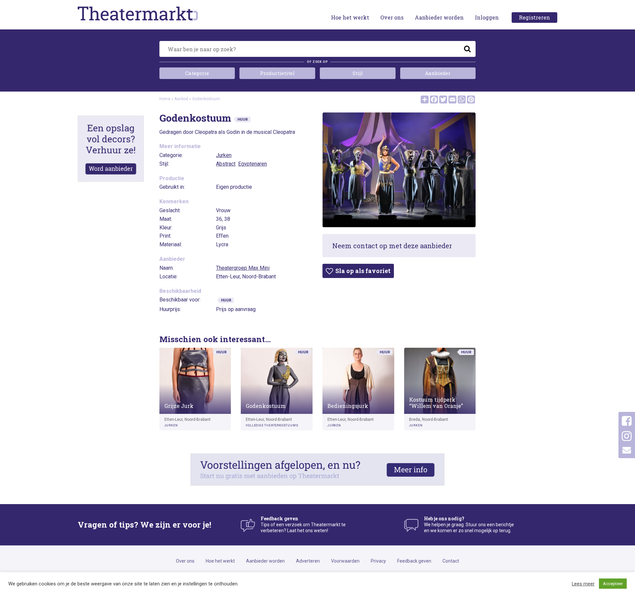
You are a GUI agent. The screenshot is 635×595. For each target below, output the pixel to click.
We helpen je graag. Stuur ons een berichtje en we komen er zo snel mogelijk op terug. (469, 524)
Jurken (224, 155)
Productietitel (277, 73)
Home (164, 99)
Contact (451, 561)
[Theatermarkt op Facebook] (627, 421)
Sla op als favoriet (362, 271)
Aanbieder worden (439, 17)
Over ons (391, 17)
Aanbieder (437, 73)
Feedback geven (414, 561)
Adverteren (308, 561)
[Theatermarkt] (154, 13)
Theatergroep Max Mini (243, 268)
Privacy (378, 561)
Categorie (197, 73)
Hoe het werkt (350, 17)
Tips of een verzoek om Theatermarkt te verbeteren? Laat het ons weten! (303, 524)
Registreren (534, 17)
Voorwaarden (345, 561)
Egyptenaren (252, 164)
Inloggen (487, 17)
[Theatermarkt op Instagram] (627, 436)
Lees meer (583, 584)
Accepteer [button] (613, 583)
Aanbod (181, 99)
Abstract (225, 164)
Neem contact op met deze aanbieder (392, 245)
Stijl (358, 73)
